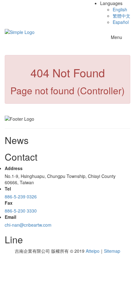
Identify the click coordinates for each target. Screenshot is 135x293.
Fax (9, 203)
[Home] (20, 31)
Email (10, 217)
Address (14, 168)
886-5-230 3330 (21, 210)
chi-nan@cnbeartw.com (28, 225)
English (120, 9)
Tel (8, 188)
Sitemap (112, 251)
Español (121, 22)
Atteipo (93, 251)
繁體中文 (121, 16)
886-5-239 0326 (21, 196)
